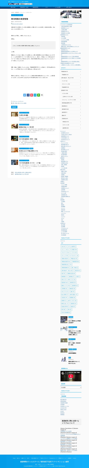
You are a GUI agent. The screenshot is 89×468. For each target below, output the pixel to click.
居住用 (62, 159)
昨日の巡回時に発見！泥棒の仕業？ (23, 172)
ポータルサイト (74, 255)
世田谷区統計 (63, 401)
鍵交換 (73, 306)
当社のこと (62, 141)
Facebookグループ (65, 139)
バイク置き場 (64, 168)
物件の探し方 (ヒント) (66, 146)
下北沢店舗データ (65, 137)
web (63, 246)
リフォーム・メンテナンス (18, 101)
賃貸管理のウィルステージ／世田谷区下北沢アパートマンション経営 (44, 462)
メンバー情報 (64, 184)
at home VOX (63, 407)
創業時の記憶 (71, 273)
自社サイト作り (72, 300)
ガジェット (64, 249)
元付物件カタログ (65, 132)
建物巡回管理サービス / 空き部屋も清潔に (70, 61)
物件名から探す (64, 178)
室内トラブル (20, 103)
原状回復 (71, 276)
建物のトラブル (65, 285)
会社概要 (63, 226)
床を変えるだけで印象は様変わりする (28, 151)
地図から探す (64, 171)
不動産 (62, 221)
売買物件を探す (64, 179)
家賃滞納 (63, 43)
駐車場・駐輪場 (64, 176)
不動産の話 (74, 258)
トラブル (74, 252)
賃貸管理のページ (65, 136)
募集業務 (64, 276)
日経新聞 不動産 (64, 402)
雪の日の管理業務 (65, 312)
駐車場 (62, 166)
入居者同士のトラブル (66, 44)
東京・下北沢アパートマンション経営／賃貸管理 (44, 464)
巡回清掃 (64, 282)
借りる (18, 458)
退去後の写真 (64, 306)
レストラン (63, 213)
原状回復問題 (64, 41)
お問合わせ (62, 223)
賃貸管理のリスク (64, 34)
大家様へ (62, 181)
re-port (62, 411)
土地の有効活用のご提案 (66, 26)
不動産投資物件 (65, 267)
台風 (78, 276)
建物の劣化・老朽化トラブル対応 (68, 450)
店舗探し (63, 174)
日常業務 (64, 288)
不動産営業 (75, 261)
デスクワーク (65, 252)
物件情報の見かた (65, 144)
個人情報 (63, 224)
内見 (63, 273)
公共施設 (63, 201)
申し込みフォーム (65, 233)
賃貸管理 (73, 303)
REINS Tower (63, 409)
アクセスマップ (64, 228)
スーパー (63, 208)
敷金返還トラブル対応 (66, 444)
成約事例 (75, 285)
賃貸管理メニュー (65, 28)
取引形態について (65, 149)
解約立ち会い (64, 303)
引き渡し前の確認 (23, 115)
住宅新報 (62, 404)
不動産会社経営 (65, 261)
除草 (63, 309)
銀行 (62, 203)
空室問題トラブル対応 (66, 431)
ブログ (46, 7)
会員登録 (62, 183)
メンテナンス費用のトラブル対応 (68, 438)
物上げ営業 (64, 294)
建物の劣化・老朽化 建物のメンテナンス (70, 46)
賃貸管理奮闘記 (72, 353)
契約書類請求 (64, 229)
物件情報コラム (64, 161)
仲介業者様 (63, 234)
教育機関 (63, 206)
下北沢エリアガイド (44, 458)
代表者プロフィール (62, 458)
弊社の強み (13, 7)
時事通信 (62, 414)
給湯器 (25, 103)
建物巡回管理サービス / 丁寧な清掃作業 (70, 56)
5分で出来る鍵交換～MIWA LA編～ (28, 139)
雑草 (69, 309)
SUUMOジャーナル (64, 406)
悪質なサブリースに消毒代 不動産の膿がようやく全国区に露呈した (74, 332)
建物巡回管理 (35, 7)
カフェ (62, 218)
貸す (28, 458)
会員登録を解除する (65, 196)
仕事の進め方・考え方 (67, 270)
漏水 (72, 291)
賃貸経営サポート (65, 31)
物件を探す (62, 169)
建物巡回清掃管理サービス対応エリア (69, 51)
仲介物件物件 (64, 154)
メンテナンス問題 (65, 39)
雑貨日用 (63, 209)
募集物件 (62, 157)
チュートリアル (64, 142)
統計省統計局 (63, 399)
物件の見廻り (73, 294)
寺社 (62, 219)
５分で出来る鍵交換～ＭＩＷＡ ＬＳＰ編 (29, 163)
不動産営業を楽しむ (66, 264)
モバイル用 (63, 193)
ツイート (62, 240)
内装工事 (77, 270)
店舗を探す (63, 173)
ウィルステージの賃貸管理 (66, 24)
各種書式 (63, 147)
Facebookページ (65, 191)
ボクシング (64, 255)
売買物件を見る (64, 163)
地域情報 (62, 199)
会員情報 (63, 189)
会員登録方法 (64, 194)
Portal (14, 458)
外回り (63, 279)
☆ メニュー (63, 131)
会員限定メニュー (65, 188)
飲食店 (62, 214)
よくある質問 (57, 7)
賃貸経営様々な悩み (24, 7)
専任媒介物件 (64, 151)
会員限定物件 (64, 186)
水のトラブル (64, 291)
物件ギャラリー (64, 156)
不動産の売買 (64, 258)
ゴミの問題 (63, 38)
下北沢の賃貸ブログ (34, 458)
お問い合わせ (69, 7)
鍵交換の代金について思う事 (26, 127)
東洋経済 (62, 412)
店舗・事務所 (64, 164)
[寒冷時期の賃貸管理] (35, 95)
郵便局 (62, 204)
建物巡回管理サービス (65, 48)
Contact (74, 458)
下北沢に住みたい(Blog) (66, 134)
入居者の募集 (64, 29)
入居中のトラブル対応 (66, 447)
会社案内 (69, 458)
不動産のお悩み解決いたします (67, 63)
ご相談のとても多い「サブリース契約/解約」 (71, 64)
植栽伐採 (72, 288)
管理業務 (72, 297)
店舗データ (23, 458)
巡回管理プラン (64, 49)
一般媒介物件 (64, 152)
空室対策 (63, 36)
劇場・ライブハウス (65, 211)
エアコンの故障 (72, 246)
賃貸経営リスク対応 (65, 33)
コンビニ (63, 216)
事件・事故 (15, 103)
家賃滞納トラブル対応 (66, 441)
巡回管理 (73, 282)
